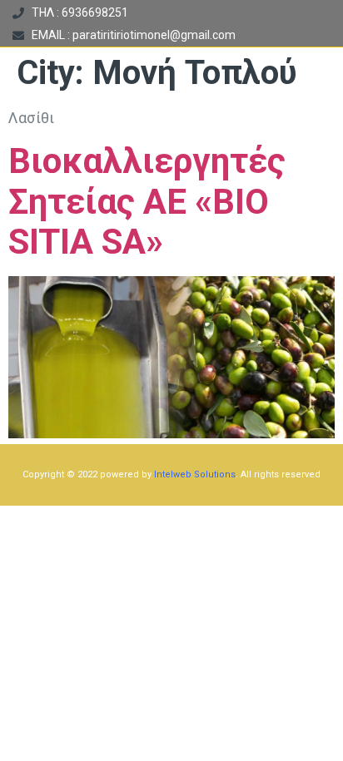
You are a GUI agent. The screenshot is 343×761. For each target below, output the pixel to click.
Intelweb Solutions (195, 474)
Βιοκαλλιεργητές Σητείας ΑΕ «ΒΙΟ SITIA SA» (147, 202)
